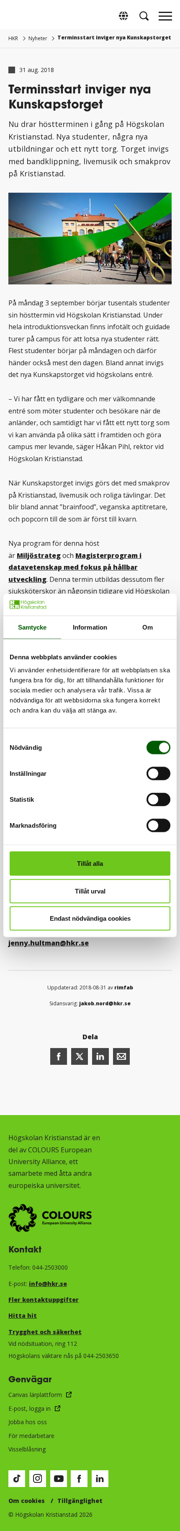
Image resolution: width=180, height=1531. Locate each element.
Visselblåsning (27, 1449)
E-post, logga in (29, 1408)
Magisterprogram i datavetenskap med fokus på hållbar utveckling (74, 567)
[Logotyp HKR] (14, 15)
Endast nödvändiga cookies (90, 918)
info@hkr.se (48, 1284)
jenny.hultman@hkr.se (48, 943)
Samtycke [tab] (32, 626)
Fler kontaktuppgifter (43, 1300)
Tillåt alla (90, 863)
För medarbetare (31, 1436)
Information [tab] (90, 626)
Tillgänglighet (80, 1501)
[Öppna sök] (144, 16)
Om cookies (26, 1501)
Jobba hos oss (27, 1422)
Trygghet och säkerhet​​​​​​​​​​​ (45, 1332)
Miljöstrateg (39, 555)
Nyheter (37, 38)
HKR (13, 38)
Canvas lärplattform (35, 1395)
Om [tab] (147, 626)
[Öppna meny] (165, 18)
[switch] (158, 773)
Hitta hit (22, 1315)
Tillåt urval (90, 890)
